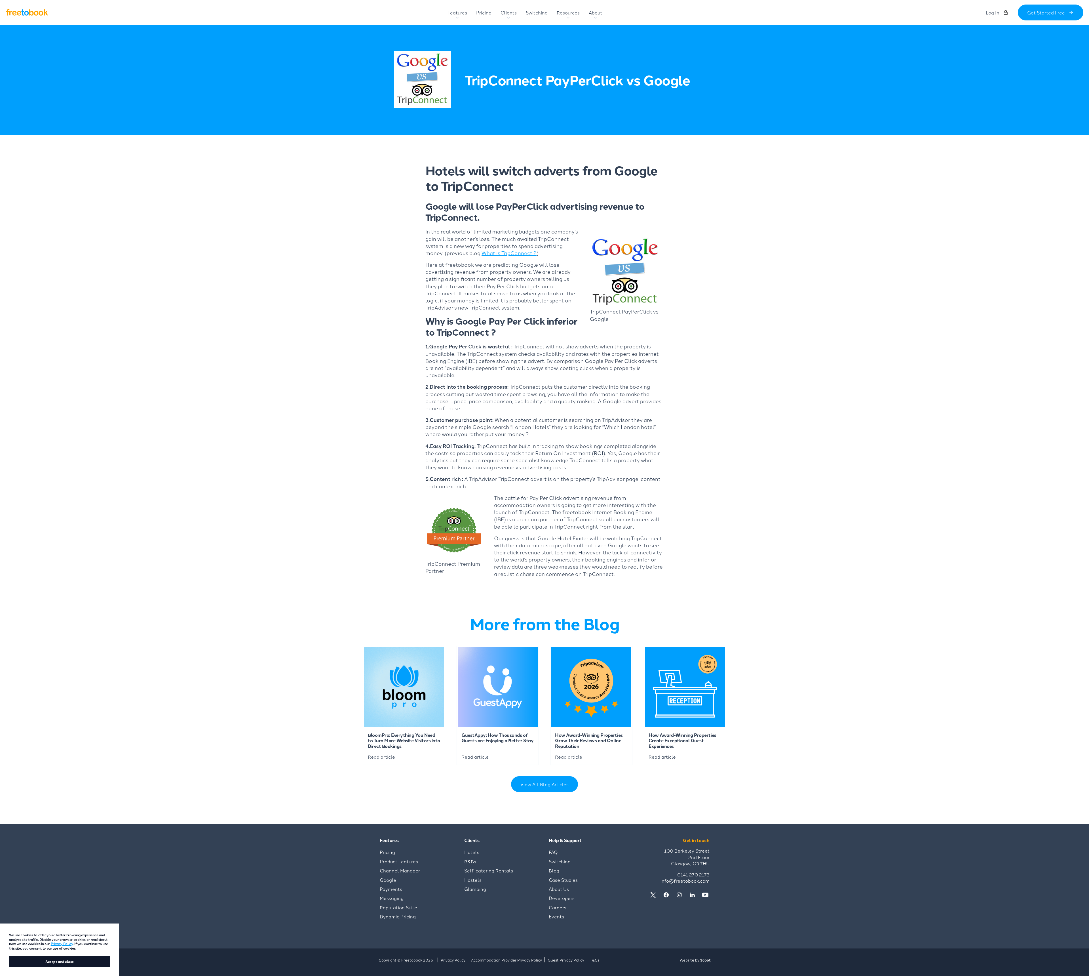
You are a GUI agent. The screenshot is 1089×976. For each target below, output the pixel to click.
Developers (562, 898)
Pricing (387, 852)
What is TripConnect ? (509, 252)
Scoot (705, 960)
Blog (554, 870)
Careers (557, 907)
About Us (559, 889)
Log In (992, 12)
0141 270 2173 (693, 874)
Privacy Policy (62, 943)
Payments (391, 889)
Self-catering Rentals (488, 870)
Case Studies (563, 880)
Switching (560, 861)
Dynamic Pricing (398, 916)
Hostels (473, 880)
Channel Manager (400, 870)
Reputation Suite (398, 907)
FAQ (553, 852)
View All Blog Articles (544, 784)
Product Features (399, 861)
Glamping (475, 889)
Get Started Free (1046, 12)
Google (388, 880)
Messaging (392, 898)
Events (556, 916)
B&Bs (470, 861)
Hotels (471, 852)
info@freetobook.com (685, 881)
